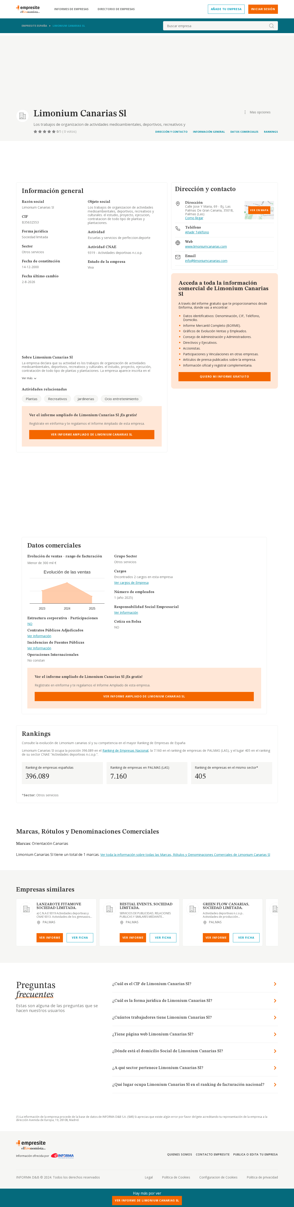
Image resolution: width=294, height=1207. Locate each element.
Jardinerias (86, 398)
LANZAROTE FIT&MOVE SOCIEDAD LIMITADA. (59, 906)
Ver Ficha (80, 938)
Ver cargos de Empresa (131, 583)
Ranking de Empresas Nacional (125, 750)
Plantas (31, 398)
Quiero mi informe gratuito (224, 376)
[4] (49, 131)
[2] (40, 131)
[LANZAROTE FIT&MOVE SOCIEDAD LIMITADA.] (26, 909)
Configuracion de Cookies (218, 1177)
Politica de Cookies (176, 1177)
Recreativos (57, 398)
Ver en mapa (259, 210)
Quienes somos (179, 1154)
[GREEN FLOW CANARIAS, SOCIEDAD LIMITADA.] (192, 909)
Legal (149, 1177)
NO (29, 624)
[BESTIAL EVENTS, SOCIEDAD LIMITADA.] (109, 909)
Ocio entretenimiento (122, 398)
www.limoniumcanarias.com (206, 247)
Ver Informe (49, 938)
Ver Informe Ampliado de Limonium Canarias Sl (92, 434)
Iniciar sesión (263, 9)
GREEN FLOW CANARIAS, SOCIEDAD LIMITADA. (226, 906)
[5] (54, 131)
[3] (45, 131)
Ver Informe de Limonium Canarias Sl (147, 1200)
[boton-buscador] (271, 25)
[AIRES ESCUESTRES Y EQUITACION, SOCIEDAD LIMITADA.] (275, 909)
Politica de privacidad (262, 1177)
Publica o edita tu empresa (255, 1154)
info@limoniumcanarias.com (206, 261)
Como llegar (194, 218)
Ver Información (39, 636)
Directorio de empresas (116, 9)
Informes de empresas (71, 9)
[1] (36, 131)
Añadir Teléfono (197, 232)
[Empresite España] (29, 9)
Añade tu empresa (226, 9)
